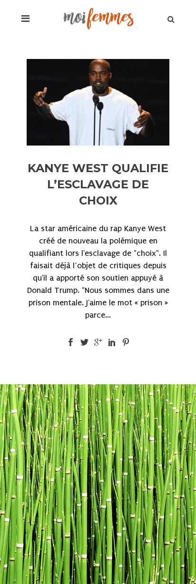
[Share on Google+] (98, 341)
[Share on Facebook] (71, 341)
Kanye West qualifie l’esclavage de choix (98, 184)
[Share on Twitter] (84, 341)
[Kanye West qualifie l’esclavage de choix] (98, 102)
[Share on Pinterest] (126, 341)
